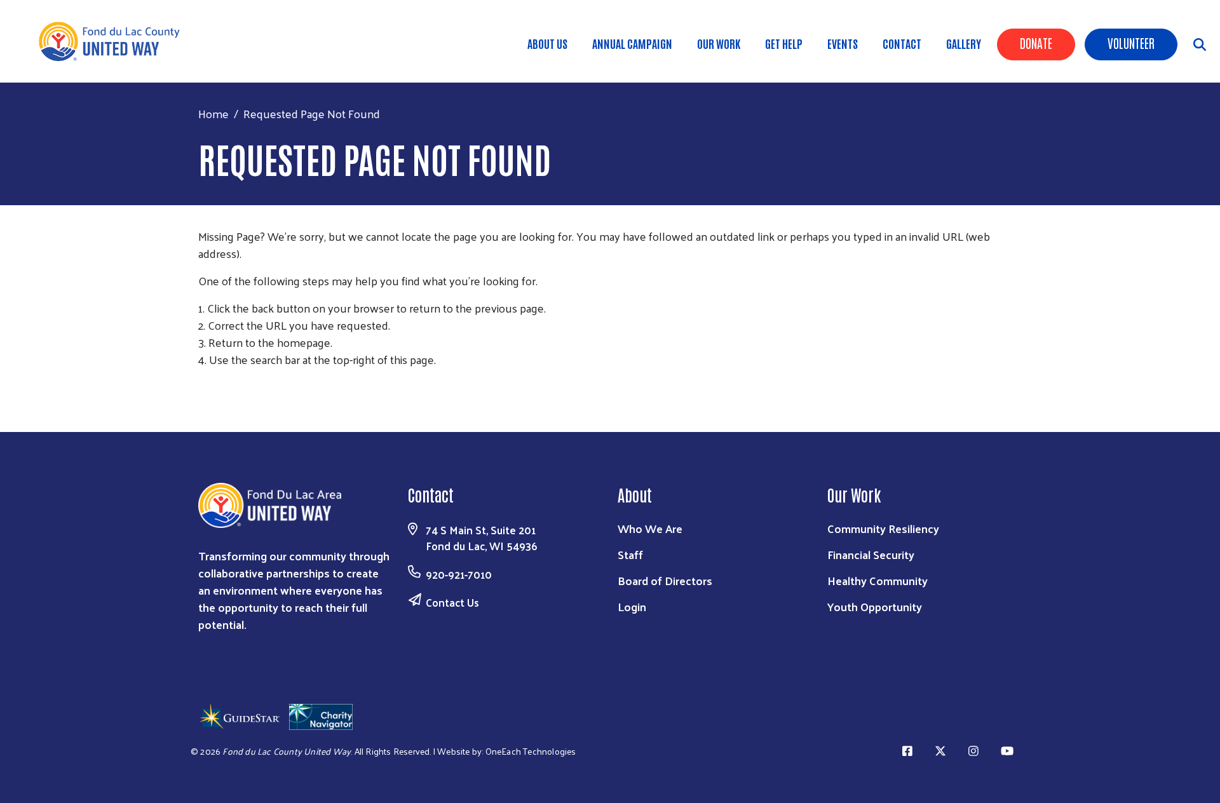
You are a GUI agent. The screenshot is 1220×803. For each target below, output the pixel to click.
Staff (630, 554)
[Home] (114, 41)
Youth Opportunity (874, 606)
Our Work (718, 43)
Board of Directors (665, 580)
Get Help (784, 43)
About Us (547, 43)
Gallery (963, 43)
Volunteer (1131, 42)
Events (842, 43)
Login (632, 606)
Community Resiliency (883, 528)
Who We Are (650, 528)
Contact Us (452, 602)
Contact (902, 43)
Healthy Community (877, 580)
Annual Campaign (632, 43)
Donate (1036, 42)
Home (213, 113)
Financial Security (870, 554)
